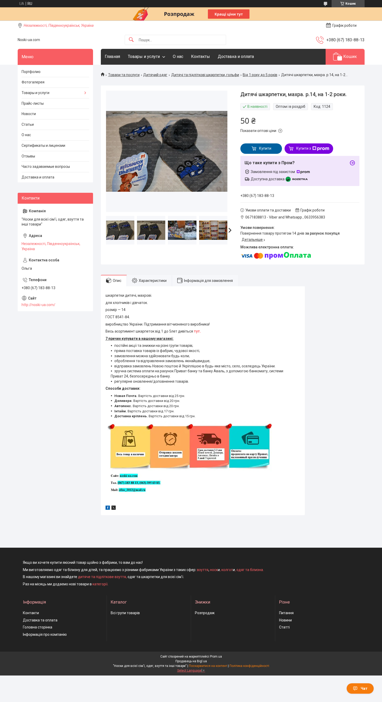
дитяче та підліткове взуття (102, 577)
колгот (227, 570)
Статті (284, 627)
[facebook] (108, 508)
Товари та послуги (124, 75)
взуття (202, 570)
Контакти (31, 613)
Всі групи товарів (125, 613)
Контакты (200, 56)
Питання (286, 613)
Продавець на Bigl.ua (191, 661)
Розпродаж (205, 613)
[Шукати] (131, 40)
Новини (285, 620)
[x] (113, 508)
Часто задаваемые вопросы (46, 166)
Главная (112, 56)
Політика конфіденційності (249, 666)
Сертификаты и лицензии (43, 145)
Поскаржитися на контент (208, 666)
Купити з (303, 148)
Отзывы (28, 156)
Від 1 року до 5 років (260, 75)
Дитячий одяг (155, 75)
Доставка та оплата (40, 620)
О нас (178, 56)
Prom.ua (216, 656)
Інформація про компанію (45, 634)
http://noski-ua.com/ (38, 305)
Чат (364, 688)
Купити (265, 148)
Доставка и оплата (236, 56)
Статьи (28, 124)
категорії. (100, 584)
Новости (29, 114)
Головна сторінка (37, 627)
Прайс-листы (33, 103)
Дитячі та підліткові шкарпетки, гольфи (205, 75)
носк (214, 570)
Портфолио (31, 72)
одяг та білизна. (250, 570)
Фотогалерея (33, 82)
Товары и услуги (144, 56)
